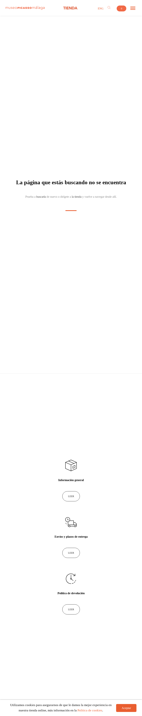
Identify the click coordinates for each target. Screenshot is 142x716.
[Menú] (132, 8)
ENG (101, 8)
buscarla (41, 196)
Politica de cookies (89, 710)
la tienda (77, 196)
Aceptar (126, 708)
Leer (71, 496)
